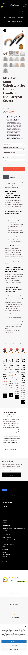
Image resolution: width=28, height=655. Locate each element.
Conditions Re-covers (6, 537)
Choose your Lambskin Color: (10, 142)
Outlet (5, 17)
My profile (4, 522)
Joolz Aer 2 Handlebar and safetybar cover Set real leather (7, 367)
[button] (26, 626)
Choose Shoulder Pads (8, 157)
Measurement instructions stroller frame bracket (12, 539)
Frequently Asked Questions (8, 544)
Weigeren (14, 645)
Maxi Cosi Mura (10, 108)
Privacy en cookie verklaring (8, 653)
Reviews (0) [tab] (23, 176)
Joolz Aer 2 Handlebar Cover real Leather (13, 364)
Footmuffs (14, 21)
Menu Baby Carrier (18, 138)
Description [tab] (6, 176)
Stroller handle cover (13, 25)
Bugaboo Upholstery (11, 17)
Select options (7, 395)
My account (4, 520)
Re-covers (7, 317)
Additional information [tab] (13, 176)
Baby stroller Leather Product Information (10, 542)
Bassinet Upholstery (6, 554)
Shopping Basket (5, 561)
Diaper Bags (8, 21)
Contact (3, 546)
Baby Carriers (4, 552)
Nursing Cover (19, 21)
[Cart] (22, 11)
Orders (3, 515)
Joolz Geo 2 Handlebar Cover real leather (19, 365)
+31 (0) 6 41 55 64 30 (8, 530)
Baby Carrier (20, 17)
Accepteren (14, 641)
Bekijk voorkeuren (14, 649)
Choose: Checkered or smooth (10, 147)
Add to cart (14, 169)
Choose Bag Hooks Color (9, 152)
